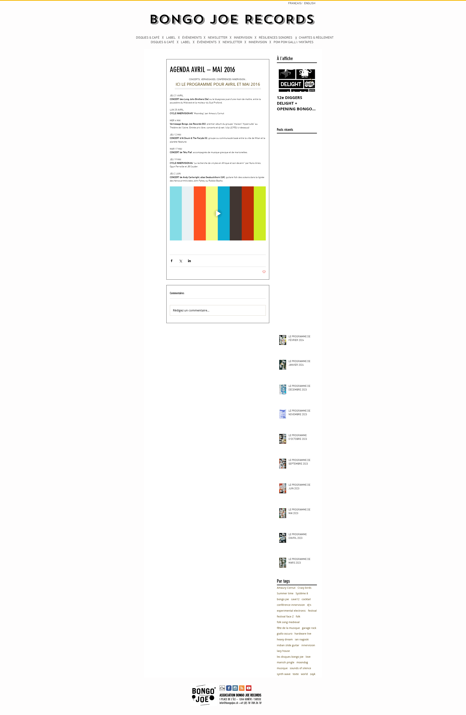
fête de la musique (288, 628)
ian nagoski (302, 639)
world (304, 674)
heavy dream (285, 639)
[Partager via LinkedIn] (189, 260)
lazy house (283, 651)
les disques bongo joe (290, 656)
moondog (302, 662)
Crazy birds (304, 587)
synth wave (284, 674)
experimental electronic (291, 610)
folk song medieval (288, 622)
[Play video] (218, 213)
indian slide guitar (288, 645)
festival (312, 610)
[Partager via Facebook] (171, 260)
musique (282, 668)
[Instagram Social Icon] (235, 688)
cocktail (306, 599)
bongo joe (283, 599)
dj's (309, 605)
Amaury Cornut (286, 587)
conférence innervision (291, 605)
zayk (312, 674)
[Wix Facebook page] (229, 688)
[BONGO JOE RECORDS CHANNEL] (248, 688)
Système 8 (302, 593)
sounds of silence (300, 668)
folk (298, 616)
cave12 (295, 599)
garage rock (309, 628)
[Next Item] (311, 81)
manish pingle (285, 662)
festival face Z (285, 616)
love (308, 656)
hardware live (303, 633)
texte (296, 674)
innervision (308, 645)
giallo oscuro (284, 633)
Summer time (285, 593)
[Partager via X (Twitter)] (180, 260)
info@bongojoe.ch (229, 703)
